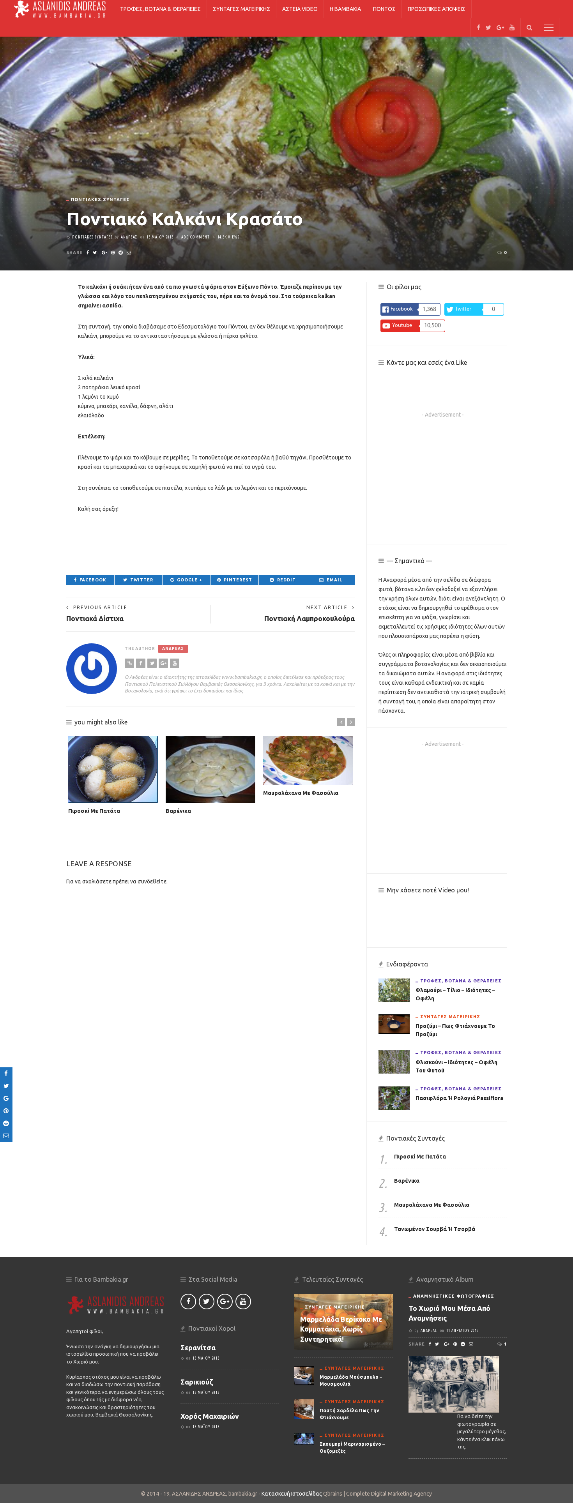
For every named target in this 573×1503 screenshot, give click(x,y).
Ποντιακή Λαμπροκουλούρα (309, 618)
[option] (113, 775)
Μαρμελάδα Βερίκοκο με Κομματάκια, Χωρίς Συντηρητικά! (341, 1328)
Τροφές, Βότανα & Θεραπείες (160, 9)
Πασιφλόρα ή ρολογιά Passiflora (459, 1098)
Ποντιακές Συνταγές (100, 199)
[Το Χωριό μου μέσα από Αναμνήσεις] (454, 1384)
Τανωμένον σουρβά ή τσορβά (434, 1229)
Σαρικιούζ (196, 1382)
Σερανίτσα (198, 1347)
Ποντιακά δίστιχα (95, 618)
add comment (195, 237)
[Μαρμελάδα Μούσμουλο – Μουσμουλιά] (304, 1375)
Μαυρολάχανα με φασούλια (300, 793)
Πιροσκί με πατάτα (94, 811)
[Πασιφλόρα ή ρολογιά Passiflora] (394, 1097)
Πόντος (384, 9)
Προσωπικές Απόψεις (436, 9)
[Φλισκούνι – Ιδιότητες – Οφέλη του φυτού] (394, 1061)
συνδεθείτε (152, 881)
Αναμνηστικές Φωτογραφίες (453, 1296)
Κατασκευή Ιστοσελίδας (292, 1494)
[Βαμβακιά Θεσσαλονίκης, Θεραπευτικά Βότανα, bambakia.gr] (60, 8)
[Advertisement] (210, 542)
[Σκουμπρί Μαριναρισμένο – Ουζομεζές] (304, 1438)
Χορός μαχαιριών (209, 1416)
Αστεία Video (300, 9)
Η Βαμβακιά (345, 9)
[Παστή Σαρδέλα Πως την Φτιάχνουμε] (304, 1408)
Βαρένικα (178, 811)
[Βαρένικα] (210, 769)
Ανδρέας (129, 237)
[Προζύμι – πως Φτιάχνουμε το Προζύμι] (394, 1024)
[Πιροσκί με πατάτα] (113, 769)
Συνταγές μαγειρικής (241, 9)
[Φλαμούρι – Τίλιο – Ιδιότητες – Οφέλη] (394, 990)
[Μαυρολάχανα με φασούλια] (308, 760)
